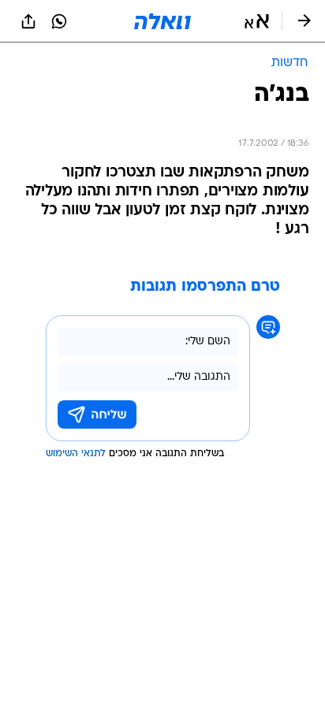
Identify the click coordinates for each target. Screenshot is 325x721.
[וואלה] (162, 21)
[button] (257, 21)
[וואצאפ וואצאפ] (59, 21)
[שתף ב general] (28, 21)
